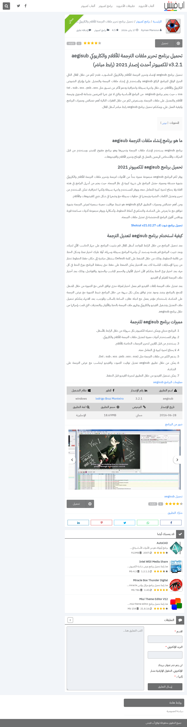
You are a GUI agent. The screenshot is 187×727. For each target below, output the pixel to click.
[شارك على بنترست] (101, 522)
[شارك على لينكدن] (78, 522)
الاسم (178, 631)
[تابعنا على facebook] (25, 6)
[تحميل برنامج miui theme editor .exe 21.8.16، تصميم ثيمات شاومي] (124, 604)
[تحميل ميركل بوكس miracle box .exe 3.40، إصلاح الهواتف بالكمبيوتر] (124, 585)
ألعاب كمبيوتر (88, 6)
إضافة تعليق (82, 30)
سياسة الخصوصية (175, 711)
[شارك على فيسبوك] (171, 522)
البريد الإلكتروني (173, 647)
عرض (164, 123)
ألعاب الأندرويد (146, 6)
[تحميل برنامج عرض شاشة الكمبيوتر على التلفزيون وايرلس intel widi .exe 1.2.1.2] (124, 566)
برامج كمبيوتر (105, 6)
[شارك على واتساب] (147, 522)
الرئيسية (157, 22)
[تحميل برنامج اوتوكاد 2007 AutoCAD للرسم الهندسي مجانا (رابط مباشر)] (124, 548)
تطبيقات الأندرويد (125, 6)
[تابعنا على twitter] (18, 6)
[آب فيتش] (171, 6)
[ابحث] (6, 6)
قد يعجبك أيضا (165, 534)
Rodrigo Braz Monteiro (109, 398)
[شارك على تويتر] (124, 522)
